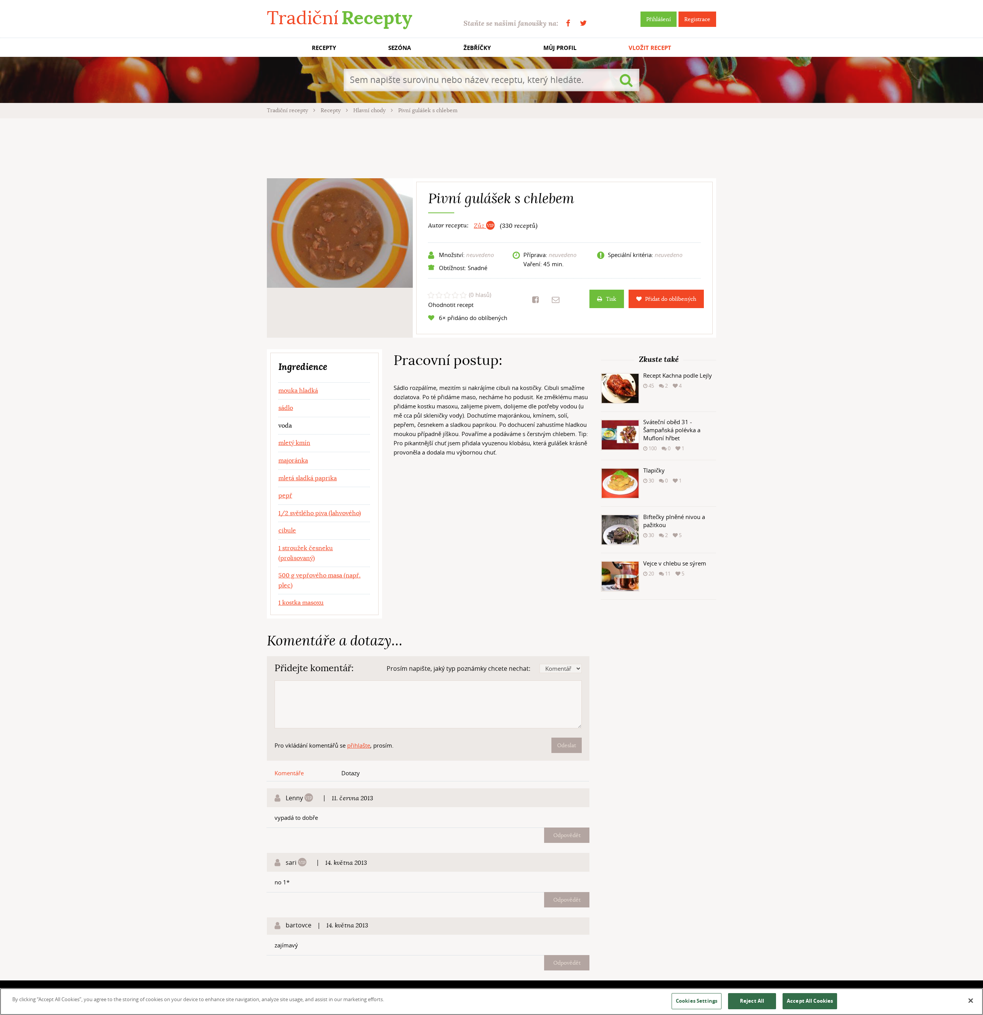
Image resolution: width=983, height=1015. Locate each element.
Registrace (697, 19)
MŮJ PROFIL (559, 48)
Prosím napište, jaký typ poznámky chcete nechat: (458, 668)
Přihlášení (658, 19)
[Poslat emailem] (555, 300)
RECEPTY (324, 48)
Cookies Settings (696, 1000)
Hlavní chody (370, 110)
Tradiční (339, 18)
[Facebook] (568, 23)
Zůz (480, 226)
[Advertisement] (491, 147)
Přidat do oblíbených (670, 298)
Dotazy (350, 773)
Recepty (331, 110)
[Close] (970, 1000)
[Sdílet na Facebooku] (535, 300)
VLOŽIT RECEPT (650, 48)
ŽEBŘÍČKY (477, 48)
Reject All (752, 1000)
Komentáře (289, 773)
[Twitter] (583, 23)
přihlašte (358, 745)
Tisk (611, 298)
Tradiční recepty (288, 110)
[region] (491, 1001)
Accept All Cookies (810, 1000)
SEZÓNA (399, 48)
